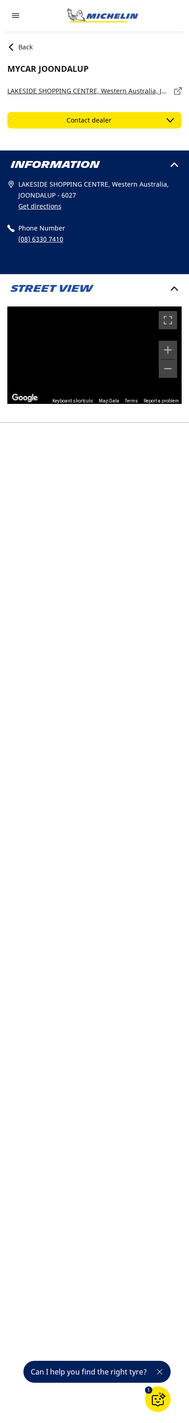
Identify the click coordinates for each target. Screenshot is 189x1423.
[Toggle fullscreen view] (168, 320)
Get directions (39, 206)
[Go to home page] (102, 15)
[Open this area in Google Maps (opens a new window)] (25, 398)
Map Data (109, 400)
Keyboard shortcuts (72, 400)
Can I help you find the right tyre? (89, 1372)
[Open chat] (158, 1399)
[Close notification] (159, 1372)
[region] (94, 355)
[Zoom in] (168, 350)
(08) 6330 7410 (40, 239)
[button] (148, 1390)
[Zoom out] (168, 369)
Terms (131, 400)
